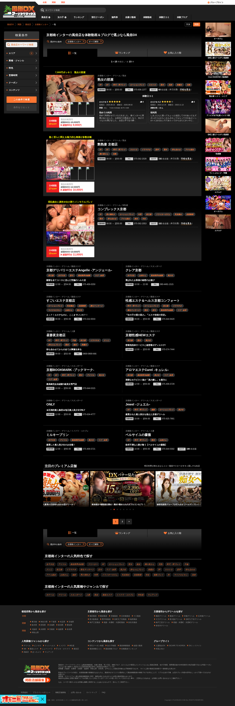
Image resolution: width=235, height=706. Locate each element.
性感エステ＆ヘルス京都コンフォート (152, 300)
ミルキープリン (57, 434)
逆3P (157, 150)
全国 (45, 2)
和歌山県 (35, 632)
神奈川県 (43, 622)
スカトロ (152, 85)
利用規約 (24, 692)
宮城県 (52, 625)
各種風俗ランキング (129, 649)
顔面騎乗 (189, 214)
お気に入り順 (174, 53)
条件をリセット (21, 107)
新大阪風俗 (94, 619)
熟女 (96, 595)
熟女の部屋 (106, 79)
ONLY (50, 404)
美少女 (170, 275)
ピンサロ (37, 646)
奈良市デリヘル (162, 626)
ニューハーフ (47, 649)
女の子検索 (111, 646)
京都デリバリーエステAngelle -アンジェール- (79, 270)
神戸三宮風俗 (95, 622)
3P (100, 85)
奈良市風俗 (132, 622)
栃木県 (34, 625)
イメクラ (62, 646)
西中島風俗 (106, 619)
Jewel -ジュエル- (137, 404)
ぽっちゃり (36, 652)
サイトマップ (91, 692)
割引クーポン (98, 17)
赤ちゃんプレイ (54, 345)
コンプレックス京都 (112, 209)
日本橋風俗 (125, 616)
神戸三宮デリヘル (163, 622)
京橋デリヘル (189, 616)
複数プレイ (158, 575)
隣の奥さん (103, 154)
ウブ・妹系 (99, 275)
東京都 (34, 622)
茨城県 (71, 622)
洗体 (170, 85)
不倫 (74, 340)
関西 (63, 2)
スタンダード (76, 595)
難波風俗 (103, 616)
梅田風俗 (93, 616)
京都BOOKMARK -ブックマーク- (70, 370)
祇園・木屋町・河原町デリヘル (185, 622)
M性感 (140, 595)
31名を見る (186, 223)
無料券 (115, 17)
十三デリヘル (161, 619)
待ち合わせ (176, 150)
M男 (139, 214)
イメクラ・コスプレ (125, 595)
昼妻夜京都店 (56, 335)
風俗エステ (107, 595)
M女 (144, 219)
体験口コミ (164, 17)
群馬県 (43, 625)
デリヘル (62, 595)
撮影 (153, 410)
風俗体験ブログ (111, 649)
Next (200, 486)
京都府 (52, 629)
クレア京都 (133, 270)
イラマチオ (146, 150)
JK (169, 575)
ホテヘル (50, 595)
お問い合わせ (76, 692)
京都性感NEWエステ (140, 335)
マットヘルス (50, 646)
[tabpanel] (122, 489)
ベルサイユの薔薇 (138, 434)
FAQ (103, 692)
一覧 (74, 53)
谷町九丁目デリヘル (193, 619)
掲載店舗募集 (60, 692)
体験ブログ (182, 17)
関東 (54, 2)
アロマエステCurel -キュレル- (147, 370)
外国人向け (160, 649)
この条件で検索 (21, 99)
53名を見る (186, 159)
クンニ (106, 340)
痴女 (136, 219)
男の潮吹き (110, 214)
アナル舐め (189, 150)
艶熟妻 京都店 (108, 144)
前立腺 (148, 214)
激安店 (76, 649)
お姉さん (142, 275)
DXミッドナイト (195, 646)
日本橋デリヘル (204, 616)
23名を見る (185, 89)
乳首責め (178, 214)
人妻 (88, 595)
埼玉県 (62, 622)
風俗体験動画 (124, 646)
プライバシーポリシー (41, 692)
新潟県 (60, 625)
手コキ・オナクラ (63, 649)
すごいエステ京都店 (60, 300)
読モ (71, 275)
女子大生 (61, 275)
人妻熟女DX (160, 646)
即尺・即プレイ (119, 85)
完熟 (188, 85)
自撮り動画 (130, 17)
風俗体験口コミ (96, 649)
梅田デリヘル (161, 616)
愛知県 (69, 625)
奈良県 (69, 629)
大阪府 (34, 629)
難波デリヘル (175, 616)
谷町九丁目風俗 (120, 619)
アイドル (90, 375)
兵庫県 (43, 629)
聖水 (162, 85)
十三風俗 (137, 616)
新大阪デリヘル (176, 619)
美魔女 (179, 85)
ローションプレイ (137, 85)
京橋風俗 (114, 616)
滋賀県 (60, 629)
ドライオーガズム (163, 214)
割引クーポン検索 (97, 646)
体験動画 (147, 17)
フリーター (93, 564)
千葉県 (53, 622)
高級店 (26, 652)
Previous (45, 486)
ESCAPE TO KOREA (177, 646)
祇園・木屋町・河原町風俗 (114, 622)
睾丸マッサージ (96, 306)
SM (25, 649)
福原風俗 (133, 619)
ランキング (79, 17)
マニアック (152, 595)
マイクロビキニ (54, 310)
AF (107, 85)
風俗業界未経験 (84, 275)
